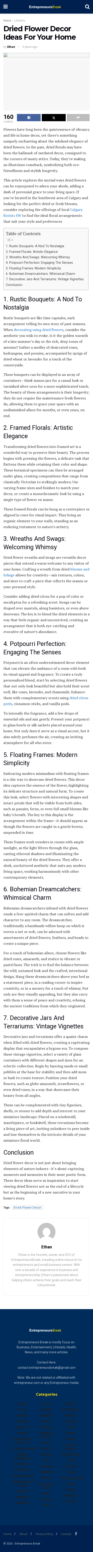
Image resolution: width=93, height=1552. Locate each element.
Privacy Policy (44, 1534)
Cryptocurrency (24, 1448)
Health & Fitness (46, 1434)
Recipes (71, 1415)
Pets (46, 1505)
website (71, 1495)
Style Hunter (71, 1454)
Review (70, 1421)
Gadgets (46, 1415)
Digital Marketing (22, 1456)
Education (22, 1470)
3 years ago (29, 46)
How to (46, 1448)
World (70, 1501)
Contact (66, 1534)
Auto (22, 1409)
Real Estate (70, 1409)
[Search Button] (87, 7)
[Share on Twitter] (53, 117)
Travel (71, 1472)
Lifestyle (19, 20)
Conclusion (14, 285)
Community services (22, 1440)
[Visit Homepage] (46, 7)
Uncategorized (72, 1478)
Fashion (22, 1491)
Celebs (22, 1433)
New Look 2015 (46, 1485)
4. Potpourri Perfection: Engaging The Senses (39, 263)
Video (70, 1484)
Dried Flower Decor (27, 1207)
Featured (22, 1497)
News (46, 1493)
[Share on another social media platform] (78, 117)
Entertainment (23, 1475)
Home (7, 20)
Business (22, 1421)
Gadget (46, 1409)
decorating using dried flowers (38, 329)
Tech (70, 1460)
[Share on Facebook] (29, 117)
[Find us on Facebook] (76, 1533)
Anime (22, 1403)
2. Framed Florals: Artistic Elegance (32, 252)
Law (46, 1460)
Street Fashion (71, 1446)
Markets (46, 1472)
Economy (22, 1464)
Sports (71, 1433)
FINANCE (22, 1503)
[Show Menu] (5, 7)
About (23, 1534)
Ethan (11, 46)
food (46, 1403)
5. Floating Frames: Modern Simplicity (33, 268)
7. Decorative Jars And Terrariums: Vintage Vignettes (45, 279)
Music (46, 1478)
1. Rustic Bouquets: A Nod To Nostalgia (35, 246)
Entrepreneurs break (23, 1483)
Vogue (71, 1490)
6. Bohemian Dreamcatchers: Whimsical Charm (40, 274)
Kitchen (46, 1454)
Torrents (70, 1466)
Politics (71, 1403)
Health (46, 1427)
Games (46, 1421)
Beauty (22, 1415)
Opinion (46, 1499)
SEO (71, 1427)
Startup (70, 1439)
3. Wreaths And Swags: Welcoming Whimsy (38, 257)
